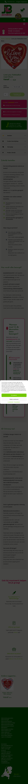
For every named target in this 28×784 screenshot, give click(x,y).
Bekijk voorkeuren (14, 399)
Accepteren (14, 395)
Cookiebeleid (10, 402)
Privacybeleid (17, 402)
